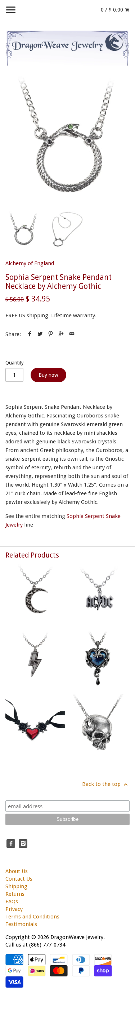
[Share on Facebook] (29, 334)
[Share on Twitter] (40, 334)
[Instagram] (23, 843)
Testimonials (21, 924)
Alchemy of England (29, 263)
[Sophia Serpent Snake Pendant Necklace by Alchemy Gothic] (67, 138)
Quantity (14, 363)
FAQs (11, 901)
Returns (14, 894)
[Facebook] (10, 843)
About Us (16, 871)
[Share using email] (71, 334)
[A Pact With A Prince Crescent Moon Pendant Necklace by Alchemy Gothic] (35, 594)
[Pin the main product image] (50, 334)
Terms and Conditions (32, 916)
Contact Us (18, 879)
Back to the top (102, 784)
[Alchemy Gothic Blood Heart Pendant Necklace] (35, 723)
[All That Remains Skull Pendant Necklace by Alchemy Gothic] (100, 723)
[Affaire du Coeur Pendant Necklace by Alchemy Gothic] (100, 659)
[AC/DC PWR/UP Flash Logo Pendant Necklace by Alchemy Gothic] (35, 659)
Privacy (14, 909)
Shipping (16, 886)
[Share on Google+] (61, 334)
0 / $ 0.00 (113, 9)
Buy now (48, 375)
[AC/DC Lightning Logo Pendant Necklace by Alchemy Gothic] (100, 594)
